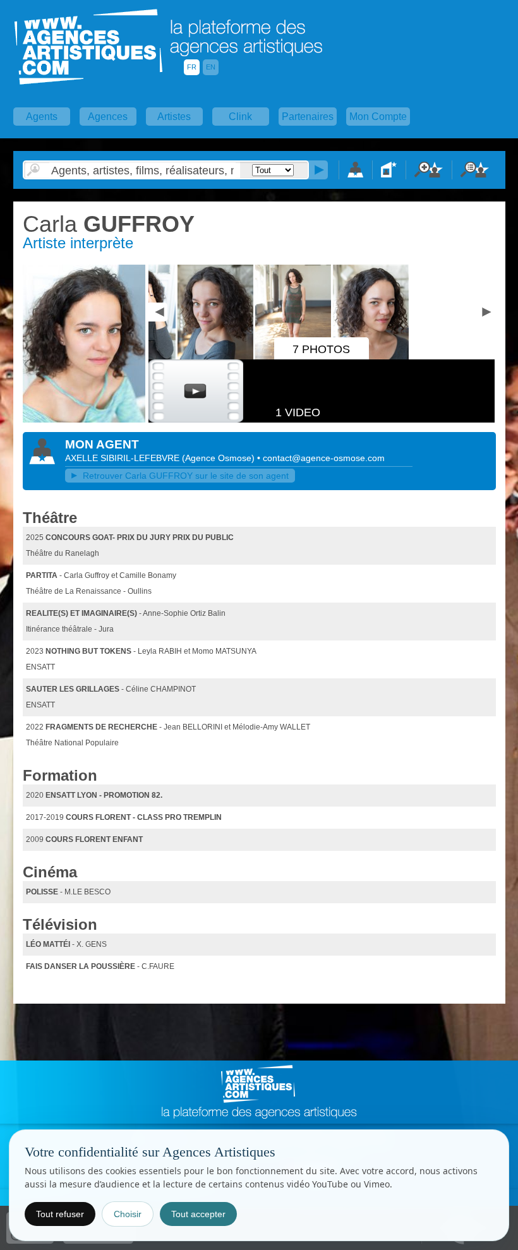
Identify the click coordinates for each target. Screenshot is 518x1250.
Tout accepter (198, 1214)
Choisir (128, 1214)
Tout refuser (60, 1214)
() (219, 458)
